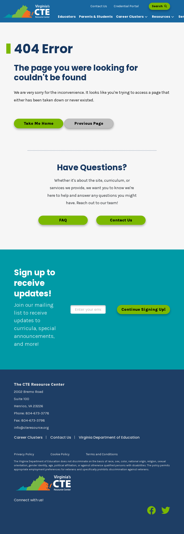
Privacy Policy (24, 454)
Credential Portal (126, 6)
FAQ (63, 220)
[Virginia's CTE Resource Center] (43, 483)
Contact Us (98, 6)
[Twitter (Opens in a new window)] (165, 511)
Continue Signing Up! (143, 309)
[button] (132, 16)
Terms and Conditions (102, 454)
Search (157, 6)
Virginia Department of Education (109, 437)
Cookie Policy (60, 454)
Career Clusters (28, 437)
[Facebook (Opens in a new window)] (151, 511)
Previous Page (88, 123)
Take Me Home (38, 123)
